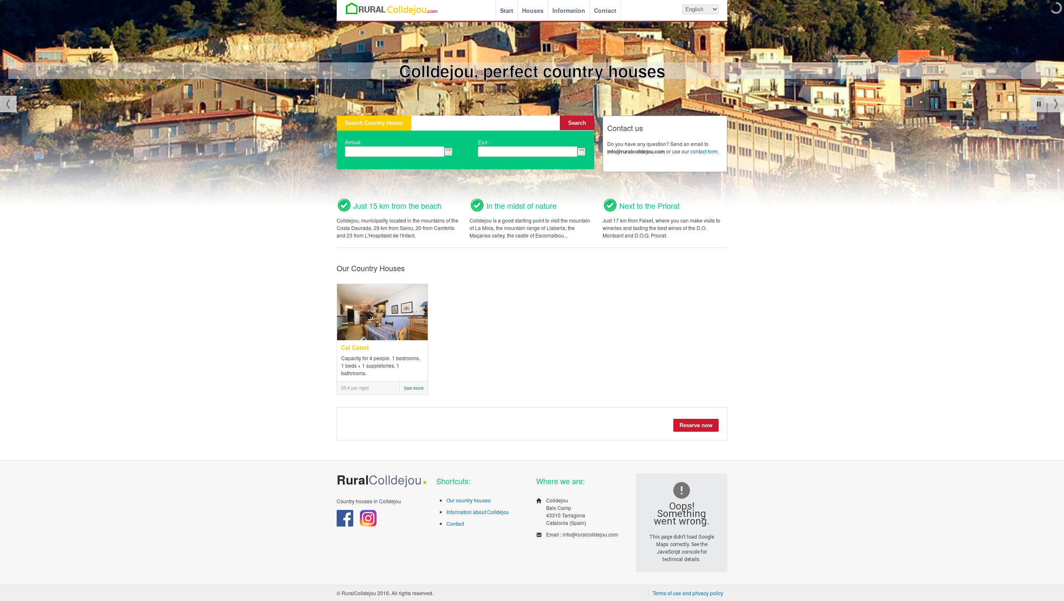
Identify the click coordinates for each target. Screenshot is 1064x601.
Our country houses (468, 500)
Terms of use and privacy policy (688, 592)
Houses (533, 10)
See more (414, 387)
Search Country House (374, 123)
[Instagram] (368, 524)
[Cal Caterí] (383, 337)
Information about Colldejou (477, 511)
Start (506, 10)
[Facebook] (346, 524)
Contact (605, 10)
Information (568, 10)
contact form (704, 151)
